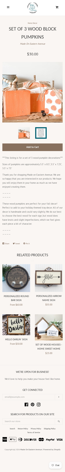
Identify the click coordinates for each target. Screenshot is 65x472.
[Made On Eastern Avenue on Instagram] (39, 405)
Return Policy (23, 429)
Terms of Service (33, 433)
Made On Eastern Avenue (32, 43)
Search (12, 429)
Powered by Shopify (51, 449)
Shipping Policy (49, 429)
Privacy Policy (36, 429)
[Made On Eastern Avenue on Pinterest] (33, 405)
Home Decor (32, 23)
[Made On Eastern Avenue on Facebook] (26, 405)
